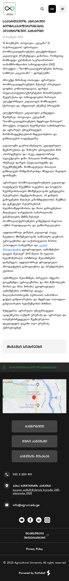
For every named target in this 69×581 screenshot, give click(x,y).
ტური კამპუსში (34, 441)
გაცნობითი (34, 426)
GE (52, 9)
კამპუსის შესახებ (34, 456)
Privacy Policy (34, 549)
